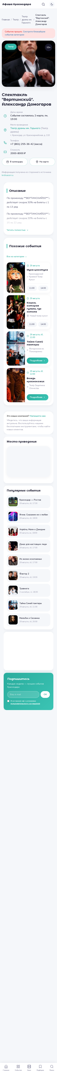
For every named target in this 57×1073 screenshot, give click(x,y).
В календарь (16, 161)
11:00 (32, 288)
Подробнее (36, 360)
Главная (6, 19)
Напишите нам (38, 416)
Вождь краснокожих (35, 380)
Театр (16, 19)
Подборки (40, 1070)
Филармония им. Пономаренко (36, 350)
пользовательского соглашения (25, 703)
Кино (29, 1070)
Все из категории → (17, 256)
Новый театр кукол (39, 315)
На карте (44, 161)
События (18, 1070)
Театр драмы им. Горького (27, 19)
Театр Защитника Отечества (37, 387)
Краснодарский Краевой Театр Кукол (36, 277)
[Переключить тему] (52, 4)
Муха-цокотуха (37, 269)
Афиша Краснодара (16, 4)
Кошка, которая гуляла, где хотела (34, 307)
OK (45, 694)
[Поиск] (43, 4)
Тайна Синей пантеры (35, 343)
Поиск (52, 1070)
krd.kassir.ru (7, 175)
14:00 (43, 288)
